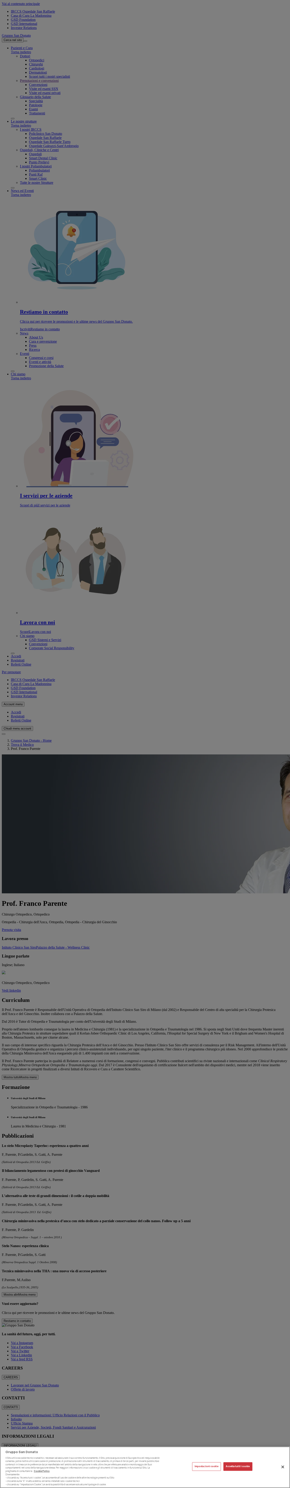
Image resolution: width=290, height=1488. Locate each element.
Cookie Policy (42, 1471)
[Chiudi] (283, 1467)
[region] (145, 1467)
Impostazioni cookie (206, 1466)
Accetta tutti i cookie (238, 1466)
